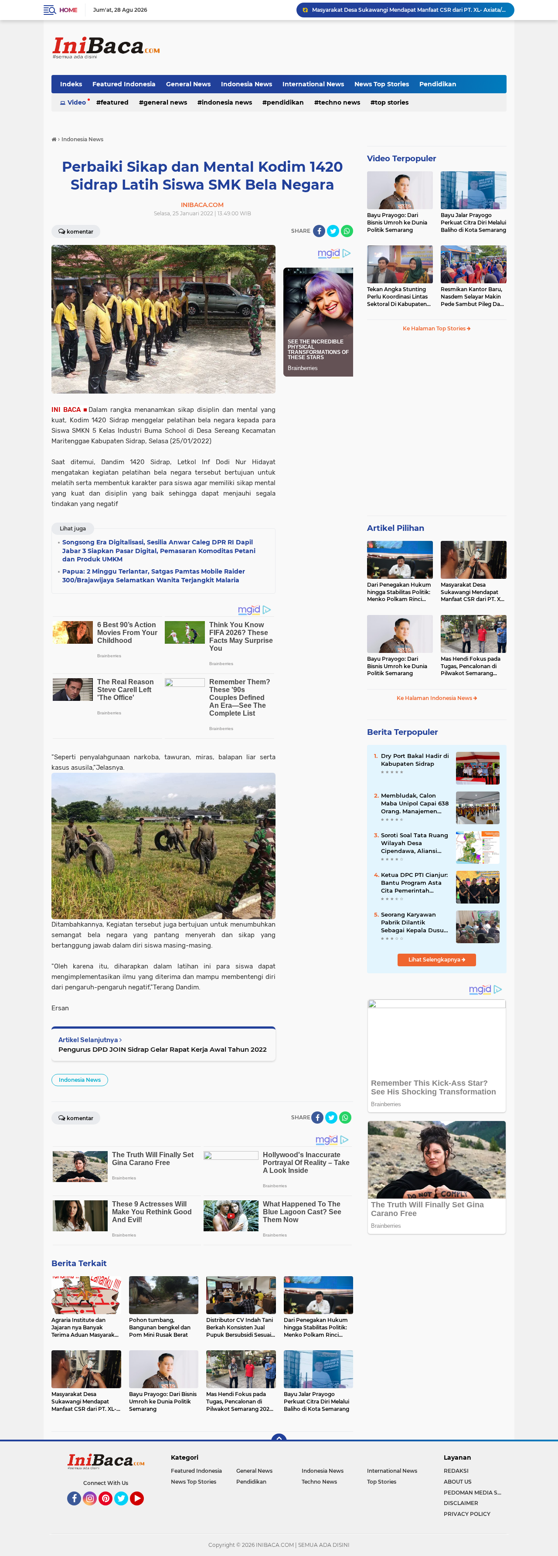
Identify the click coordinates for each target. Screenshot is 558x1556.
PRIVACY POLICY (467, 1514)
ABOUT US (458, 1481)
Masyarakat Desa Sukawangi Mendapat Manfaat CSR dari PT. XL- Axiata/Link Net (409, 10)
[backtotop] (279, 1441)
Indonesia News (246, 84)
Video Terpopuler (401, 158)
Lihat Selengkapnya (435, 959)
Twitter (125, 1509)
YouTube (143, 1509)
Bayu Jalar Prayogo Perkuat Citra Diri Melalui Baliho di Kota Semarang (473, 222)
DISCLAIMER (461, 1503)
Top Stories (391, 102)
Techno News (339, 102)
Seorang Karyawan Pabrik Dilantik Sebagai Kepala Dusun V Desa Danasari (414, 922)
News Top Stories (381, 84)
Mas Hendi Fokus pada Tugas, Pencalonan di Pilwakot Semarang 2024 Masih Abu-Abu (470, 666)
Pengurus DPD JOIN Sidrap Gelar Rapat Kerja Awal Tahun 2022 (162, 1049)
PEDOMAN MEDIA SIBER (475, 1492)
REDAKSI (456, 1471)
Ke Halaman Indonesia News (435, 698)
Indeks (71, 84)
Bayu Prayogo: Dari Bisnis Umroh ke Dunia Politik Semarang (397, 222)
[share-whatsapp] (347, 231)
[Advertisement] (348, 47)
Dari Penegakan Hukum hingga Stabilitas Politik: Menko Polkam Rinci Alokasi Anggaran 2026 (399, 592)
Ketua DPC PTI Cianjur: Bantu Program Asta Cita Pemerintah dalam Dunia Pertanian (414, 883)
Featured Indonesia (124, 84)
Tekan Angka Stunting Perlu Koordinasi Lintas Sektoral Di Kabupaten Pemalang (397, 297)
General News (188, 84)
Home (68, 10)
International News (313, 84)
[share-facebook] (319, 231)
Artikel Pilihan (395, 528)
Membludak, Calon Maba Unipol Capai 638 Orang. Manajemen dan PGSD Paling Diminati (415, 803)
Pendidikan (437, 84)
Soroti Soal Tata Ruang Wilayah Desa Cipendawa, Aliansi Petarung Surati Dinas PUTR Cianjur (414, 843)
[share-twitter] (333, 231)
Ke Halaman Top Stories (435, 328)
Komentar (80, 231)
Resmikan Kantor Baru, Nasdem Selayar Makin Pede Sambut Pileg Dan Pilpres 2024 (472, 297)
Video (77, 102)
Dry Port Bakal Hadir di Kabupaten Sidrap (415, 759)
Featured (115, 102)
